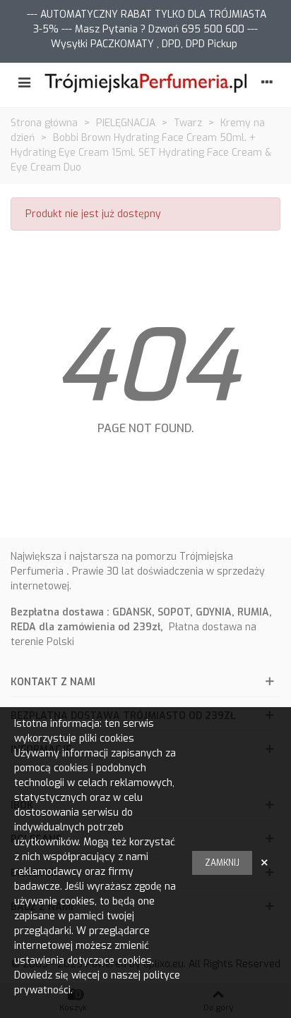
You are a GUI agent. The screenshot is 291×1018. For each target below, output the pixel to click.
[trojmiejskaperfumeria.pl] (145, 83)
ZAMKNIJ (222, 863)
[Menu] (24, 83)
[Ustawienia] (267, 83)
